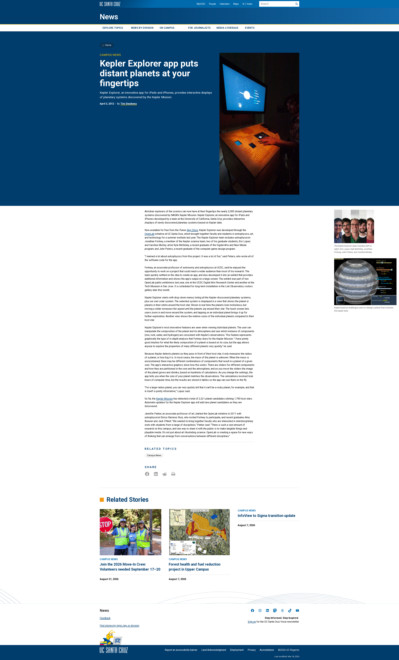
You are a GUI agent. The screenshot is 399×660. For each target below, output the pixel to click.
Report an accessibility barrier (181, 649)
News (109, 16)
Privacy (252, 649)
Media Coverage (227, 27)
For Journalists (199, 27)
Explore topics (113, 27)
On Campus (167, 27)
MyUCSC (201, 4)
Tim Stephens (128, 103)
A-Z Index (247, 4)
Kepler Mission (164, 398)
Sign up (252, 621)
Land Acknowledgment (213, 649)
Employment (237, 649)
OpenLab (149, 233)
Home (108, 45)
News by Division (142, 27)
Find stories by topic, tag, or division (119, 625)
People (212, 4)
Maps (236, 4)
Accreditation (267, 649)
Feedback (105, 618)
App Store (192, 230)
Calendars (225, 4)
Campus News (154, 455)
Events (250, 27)
